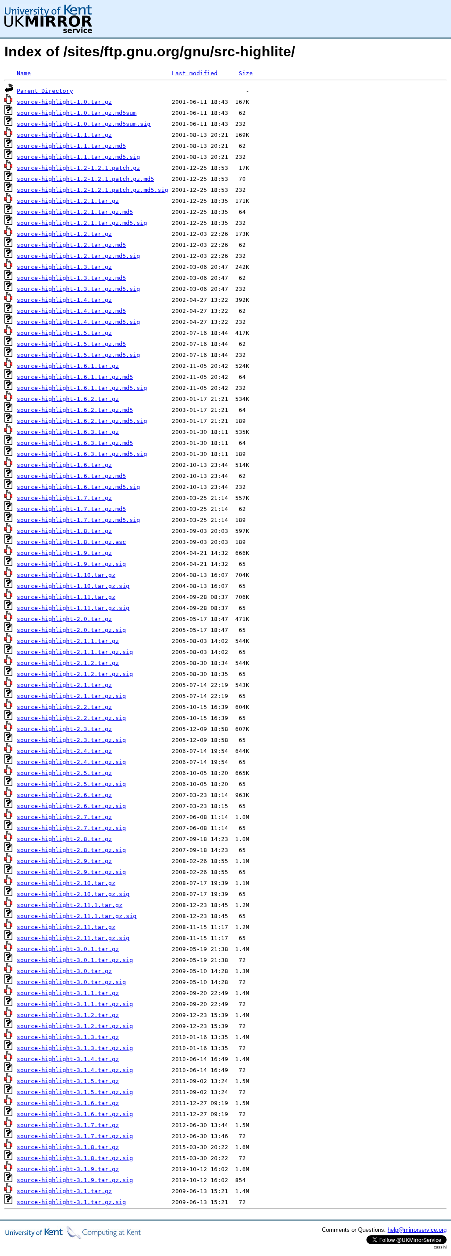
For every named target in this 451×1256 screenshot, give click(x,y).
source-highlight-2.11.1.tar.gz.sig (77, 916)
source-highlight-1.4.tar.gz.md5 (71, 311)
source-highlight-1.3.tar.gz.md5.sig (78, 289)
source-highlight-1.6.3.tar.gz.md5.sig (82, 454)
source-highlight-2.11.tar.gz (66, 927)
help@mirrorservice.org (417, 1230)
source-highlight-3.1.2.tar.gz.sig (75, 1026)
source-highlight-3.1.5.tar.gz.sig (75, 1092)
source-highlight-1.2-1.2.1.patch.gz (78, 168)
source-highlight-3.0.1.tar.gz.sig (75, 960)
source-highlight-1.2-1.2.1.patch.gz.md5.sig (92, 190)
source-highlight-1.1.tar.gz (64, 135)
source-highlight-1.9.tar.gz (64, 553)
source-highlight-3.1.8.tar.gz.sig (75, 1158)
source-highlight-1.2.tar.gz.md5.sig (78, 256)
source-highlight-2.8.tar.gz (64, 839)
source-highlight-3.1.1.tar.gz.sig (75, 1004)
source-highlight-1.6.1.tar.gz (68, 366)
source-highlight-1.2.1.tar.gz (68, 201)
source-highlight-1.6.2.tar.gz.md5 (75, 410)
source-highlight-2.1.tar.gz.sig (71, 696)
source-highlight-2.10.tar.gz (66, 883)
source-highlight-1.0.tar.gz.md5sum (77, 113)
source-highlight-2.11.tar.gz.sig (73, 938)
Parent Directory (45, 91)
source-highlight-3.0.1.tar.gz (68, 949)
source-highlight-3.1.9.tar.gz (68, 1169)
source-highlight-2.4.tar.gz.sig (71, 762)
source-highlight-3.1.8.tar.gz (68, 1147)
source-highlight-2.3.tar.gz (64, 729)
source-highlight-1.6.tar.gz (64, 465)
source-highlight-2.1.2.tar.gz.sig (75, 674)
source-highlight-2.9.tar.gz (64, 861)
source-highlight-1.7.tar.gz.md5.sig (78, 520)
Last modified (195, 73)
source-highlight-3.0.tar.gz (64, 971)
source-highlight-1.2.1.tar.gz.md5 (75, 212)
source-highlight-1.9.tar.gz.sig (71, 564)
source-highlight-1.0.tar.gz (64, 102)
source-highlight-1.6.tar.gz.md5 (71, 476)
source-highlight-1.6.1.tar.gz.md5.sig (82, 388)
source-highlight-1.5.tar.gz (64, 333)
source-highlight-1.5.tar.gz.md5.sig (78, 355)
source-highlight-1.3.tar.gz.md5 (71, 278)
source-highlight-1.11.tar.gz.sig (73, 608)
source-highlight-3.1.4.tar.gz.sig (75, 1070)
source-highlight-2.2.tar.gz (64, 707)
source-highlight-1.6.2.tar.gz (68, 399)
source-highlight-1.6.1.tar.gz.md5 (75, 377)
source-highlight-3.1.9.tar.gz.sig (75, 1180)
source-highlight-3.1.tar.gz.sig (71, 1202)
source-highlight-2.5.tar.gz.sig (71, 784)
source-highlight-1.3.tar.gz (64, 267)
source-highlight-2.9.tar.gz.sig (71, 872)
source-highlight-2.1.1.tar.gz (68, 641)
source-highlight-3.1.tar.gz (64, 1191)
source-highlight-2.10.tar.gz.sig (73, 894)
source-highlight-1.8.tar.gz (64, 531)
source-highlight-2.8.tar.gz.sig (71, 850)
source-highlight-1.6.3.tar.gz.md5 (75, 443)
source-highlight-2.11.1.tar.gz (69, 905)
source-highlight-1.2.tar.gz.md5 (71, 245)
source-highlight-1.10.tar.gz (66, 575)
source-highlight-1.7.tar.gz (64, 498)
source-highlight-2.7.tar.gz (64, 817)
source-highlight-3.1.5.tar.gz (68, 1081)
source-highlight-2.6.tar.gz (64, 795)
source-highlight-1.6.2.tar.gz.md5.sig (82, 421)
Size (246, 73)
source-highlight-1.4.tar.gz (64, 300)
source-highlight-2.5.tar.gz (64, 773)
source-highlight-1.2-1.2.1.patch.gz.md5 (85, 179)
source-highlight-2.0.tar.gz (64, 619)
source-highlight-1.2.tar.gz (64, 234)
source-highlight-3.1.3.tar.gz (68, 1037)
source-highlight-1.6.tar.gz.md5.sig (78, 487)
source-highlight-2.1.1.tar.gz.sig (75, 652)
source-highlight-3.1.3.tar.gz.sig (75, 1048)
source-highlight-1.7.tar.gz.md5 (71, 509)
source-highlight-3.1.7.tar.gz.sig (75, 1136)
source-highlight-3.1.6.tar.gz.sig (75, 1114)
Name (24, 73)
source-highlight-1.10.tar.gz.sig (73, 586)
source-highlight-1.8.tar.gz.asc (71, 542)
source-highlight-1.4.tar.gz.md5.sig (78, 322)
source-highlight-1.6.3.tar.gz (68, 432)
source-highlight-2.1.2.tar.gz (68, 663)
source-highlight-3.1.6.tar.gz (68, 1103)
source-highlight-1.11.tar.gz (66, 597)
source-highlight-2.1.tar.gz (64, 685)
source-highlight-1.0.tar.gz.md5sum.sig (84, 124)
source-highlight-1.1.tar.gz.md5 (71, 146)
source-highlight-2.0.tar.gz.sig (71, 630)
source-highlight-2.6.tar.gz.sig (71, 806)
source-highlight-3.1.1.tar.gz (68, 993)
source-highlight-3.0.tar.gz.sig (71, 982)
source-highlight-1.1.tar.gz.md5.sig (78, 157)
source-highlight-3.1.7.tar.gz (68, 1125)
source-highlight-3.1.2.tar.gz (68, 1015)
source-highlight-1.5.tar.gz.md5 (71, 344)
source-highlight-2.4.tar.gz (64, 751)
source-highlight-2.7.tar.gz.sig (71, 828)
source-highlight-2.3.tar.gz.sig (71, 740)
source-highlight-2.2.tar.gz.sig (71, 718)
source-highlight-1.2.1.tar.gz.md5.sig (82, 223)
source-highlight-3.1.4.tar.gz (68, 1059)
